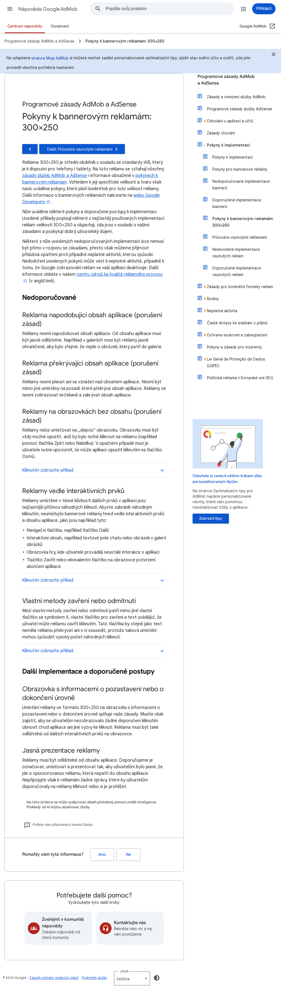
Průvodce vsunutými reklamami (239, 237)
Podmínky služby (94, 978)
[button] (9, 8)
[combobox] (170, 8)
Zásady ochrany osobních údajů (53, 978)
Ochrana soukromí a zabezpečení (237, 335)
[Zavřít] (273, 55)
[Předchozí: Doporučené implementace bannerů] (30, 149)
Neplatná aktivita (222, 310)
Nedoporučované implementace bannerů (241, 184)
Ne (128, 854)
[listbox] (132, 978)
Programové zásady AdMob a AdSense (226, 80)
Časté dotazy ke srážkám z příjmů (237, 322)
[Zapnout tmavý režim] (156, 977)
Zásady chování (221, 133)
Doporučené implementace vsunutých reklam (236, 271)
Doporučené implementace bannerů (236, 203)
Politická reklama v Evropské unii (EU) (240, 377)
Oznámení (59, 26)
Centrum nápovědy (24, 26)
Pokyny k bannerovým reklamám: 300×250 (242, 222)
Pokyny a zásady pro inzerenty (234, 347)
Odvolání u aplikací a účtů (230, 121)
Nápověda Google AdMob (47, 9)
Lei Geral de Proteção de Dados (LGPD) (236, 362)
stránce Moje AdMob (50, 58)
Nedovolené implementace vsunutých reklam (236, 252)
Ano (102, 854)
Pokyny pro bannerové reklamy (239, 169)
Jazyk (124, 971)
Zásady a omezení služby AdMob (236, 96)
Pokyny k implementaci (228, 145)
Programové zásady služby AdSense (239, 108)
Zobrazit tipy (210, 518)
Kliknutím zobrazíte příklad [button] (47, 470)
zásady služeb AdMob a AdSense (54, 175)
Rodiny (213, 298)
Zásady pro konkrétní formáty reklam (240, 286)
